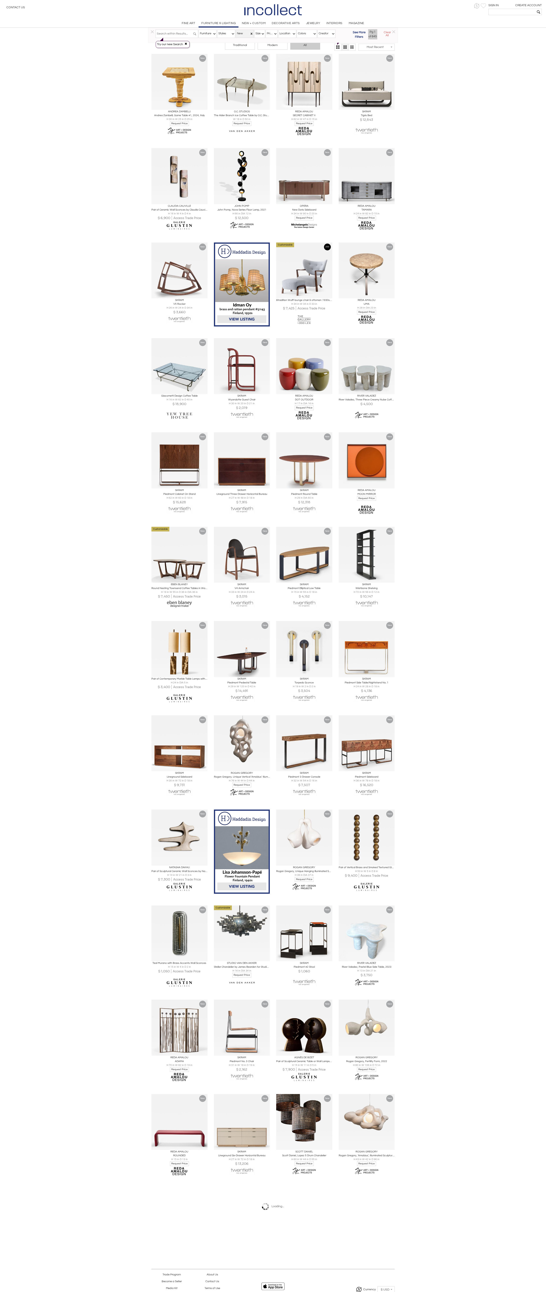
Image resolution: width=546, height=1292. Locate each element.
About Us (212, 1274)
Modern (272, 45)
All (305, 45)
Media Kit (171, 1288)
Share (176, 105)
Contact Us (15, 7)
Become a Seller (172, 1281)
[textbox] (512, 12)
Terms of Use (212, 1288)
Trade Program (172, 1274)
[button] (476, 6)
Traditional (240, 45)
